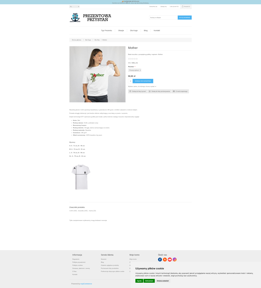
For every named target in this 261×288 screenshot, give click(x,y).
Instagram (175, 259)
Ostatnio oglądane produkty (110, 265)
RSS (165, 259)
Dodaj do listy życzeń (139, 91)
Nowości (103, 259)
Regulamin (75, 259)
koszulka (81, 210)
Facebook (160, 259)
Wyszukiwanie (184, 17)
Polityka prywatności (78, 262)
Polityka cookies (77, 265)
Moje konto (133, 259)
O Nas (74, 271)
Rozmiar (131, 66)
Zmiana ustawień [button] (163, 281)
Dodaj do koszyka (143, 81)
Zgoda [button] (139, 281)
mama (91, 210)
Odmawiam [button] (149, 281)
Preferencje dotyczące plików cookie (112, 271)
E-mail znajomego (181, 91)
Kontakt (157, 30)
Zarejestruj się (153, 6)
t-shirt (71, 210)
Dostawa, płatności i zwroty (81, 268)
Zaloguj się (163, 6)
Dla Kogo (134, 30)
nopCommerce (86, 284)
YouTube (170, 259)
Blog (146, 30)
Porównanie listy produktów (110, 268)
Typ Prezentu (106, 30)
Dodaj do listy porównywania (161, 91)
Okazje (121, 30)
